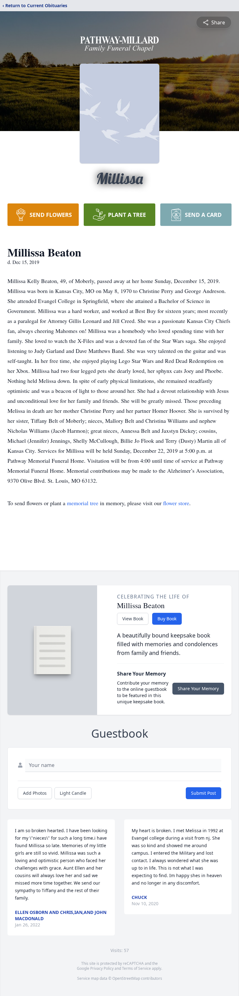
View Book (132, 619)
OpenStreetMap (126, 978)
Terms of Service (136, 968)
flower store (176, 503)
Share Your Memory (198, 688)
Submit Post (203, 793)
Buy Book (166, 619)
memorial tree (82, 503)
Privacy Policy (102, 968)
